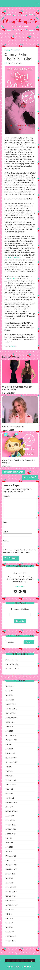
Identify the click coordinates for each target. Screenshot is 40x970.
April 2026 (9, 695)
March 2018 (10, 932)
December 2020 (11, 829)
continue (20, 586)
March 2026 (10, 700)
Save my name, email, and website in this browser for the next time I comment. (19, 551)
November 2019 (11, 869)
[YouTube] (31, 960)
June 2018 (9, 918)
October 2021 (10, 807)
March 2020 (10, 851)
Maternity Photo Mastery (13, 472)
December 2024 (11, 740)
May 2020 (9, 842)
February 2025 (11, 735)
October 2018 (10, 900)
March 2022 (10, 798)
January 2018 (10, 941)
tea (15, 346)
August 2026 (10, 686)
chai (11, 346)
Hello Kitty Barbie (12, 660)
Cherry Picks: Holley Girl (13, 427)
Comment (7, 496)
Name (5, 522)
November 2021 (11, 802)
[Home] (8, 960)
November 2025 (11, 709)
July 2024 (9, 744)
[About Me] (22, 960)
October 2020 (10, 834)
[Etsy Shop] (13, 960)
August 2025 (10, 722)
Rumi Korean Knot (12, 669)
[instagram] (20, 591)
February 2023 (11, 780)
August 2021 (10, 816)
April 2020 (9, 847)
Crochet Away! (30, 477)
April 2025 (9, 731)
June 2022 (9, 789)
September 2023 (11, 762)
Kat (6, 63)
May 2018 (9, 923)
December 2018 (11, 892)
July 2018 (9, 914)
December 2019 (11, 865)
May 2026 (9, 691)
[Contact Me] (17, 960)
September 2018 (11, 905)
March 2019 (10, 883)
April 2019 (9, 878)
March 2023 (10, 776)
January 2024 (10, 753)
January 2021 (10, 825)
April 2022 (9, 793)
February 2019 (11, 887)
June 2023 (9, 771)
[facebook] (15, 591)
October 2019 (10, 874)
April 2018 (9, 927)
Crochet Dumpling (12, 664)
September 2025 (11, 718)
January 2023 (10, 784)
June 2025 (9, 726)
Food (18, 50)
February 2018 (11, 936)
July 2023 (9, 767)
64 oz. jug (11, 278)
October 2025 (10, 713)
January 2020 (10, 860)
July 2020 (9, 838)
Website (6, 541)
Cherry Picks (10, 50)
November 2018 (11, 896)
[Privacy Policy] (26, 960)
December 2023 (11, 758)
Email (5, 532)
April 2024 (9, 749)
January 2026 (10, 704)
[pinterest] (24, 591)
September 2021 (11, 811)
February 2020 (11, 856)
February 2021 (11, 820)
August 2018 (10, 909)
